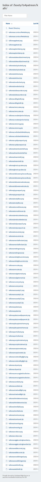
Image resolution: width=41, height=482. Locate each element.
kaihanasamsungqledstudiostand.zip (20, 378)
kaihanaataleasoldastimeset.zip (19, 61)
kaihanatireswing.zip (15, 427)
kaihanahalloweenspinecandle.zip (20, 178)
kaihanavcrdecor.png (16, 432)
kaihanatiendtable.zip (16, 411)
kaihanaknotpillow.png (16, 199)
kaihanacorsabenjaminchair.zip (19, 120)
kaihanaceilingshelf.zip (16, 103)
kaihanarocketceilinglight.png (18, 357)
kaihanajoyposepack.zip (16, 195)
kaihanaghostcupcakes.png (18, 165)
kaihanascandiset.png (16, 382)
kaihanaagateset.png (15, 41)
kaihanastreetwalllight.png (17, 390)
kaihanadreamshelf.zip (16, 161)
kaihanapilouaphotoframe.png (19, 323)
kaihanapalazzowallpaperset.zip (19, 319)
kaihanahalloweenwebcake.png (19, 182)
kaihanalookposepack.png (17, 224)
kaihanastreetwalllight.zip (17, 394)
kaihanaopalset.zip (15, 311)
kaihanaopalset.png (15, 307)
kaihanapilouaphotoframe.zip (18, 328)
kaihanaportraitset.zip (16, 336)
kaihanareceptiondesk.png (17, 348)
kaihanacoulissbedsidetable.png (19, 132)
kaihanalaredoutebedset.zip (18, 220)
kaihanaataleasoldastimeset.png (19, 57)
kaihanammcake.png (15, 265)
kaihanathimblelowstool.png (18, 398)
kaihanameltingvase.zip (16, 253)
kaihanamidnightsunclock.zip (18, 261)
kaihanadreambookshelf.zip (18, 153)
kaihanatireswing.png (16, 423)
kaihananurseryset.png (16, 282)
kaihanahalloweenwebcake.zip (19, 186)
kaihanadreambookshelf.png (18, 149)
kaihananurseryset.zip (16, 286)
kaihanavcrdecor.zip (15, 436)
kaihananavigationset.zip (17, 278)
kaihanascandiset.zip (15, 386)
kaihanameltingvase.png (17, 249)
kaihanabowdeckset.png (17, 82)
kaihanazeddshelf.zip (15, 469)
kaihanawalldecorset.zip (16, 452)
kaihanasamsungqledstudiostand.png (20, 373)
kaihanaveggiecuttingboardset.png (20, 440)
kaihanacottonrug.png (16, 124)
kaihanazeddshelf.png (16, 465)
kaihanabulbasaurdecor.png (18, 90)
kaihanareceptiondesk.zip (17, 353)
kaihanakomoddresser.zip (17, 211)
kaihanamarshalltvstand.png (18, 240)
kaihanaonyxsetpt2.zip (16, 303)
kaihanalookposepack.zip (17, 228)
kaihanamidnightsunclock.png (19, 257)
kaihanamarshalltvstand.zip (18, 244)
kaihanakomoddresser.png (17, 207)
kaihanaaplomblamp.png (17, 49)
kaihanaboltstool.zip (15, 78)
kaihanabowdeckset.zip (16, 86)
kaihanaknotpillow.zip (16, 203)
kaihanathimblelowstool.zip (18, 403)
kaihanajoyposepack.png (17, 190)
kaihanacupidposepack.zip (17, 145)
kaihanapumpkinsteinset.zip (18, 344)
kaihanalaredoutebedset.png (18, 215)
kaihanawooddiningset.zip (17, 461)
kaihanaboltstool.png (16, 74)
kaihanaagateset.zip (15, 45)
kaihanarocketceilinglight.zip (18, 361)
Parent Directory (14, 28)
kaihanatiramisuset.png (16, 415)
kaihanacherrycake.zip (16, 111)
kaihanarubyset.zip (15, 369)
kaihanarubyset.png (15, 365)
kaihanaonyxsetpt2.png (16, 299)
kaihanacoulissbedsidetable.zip (19, 136)
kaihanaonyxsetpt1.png (16, 290)
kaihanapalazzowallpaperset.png (19, 315)
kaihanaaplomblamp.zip (16, 53)
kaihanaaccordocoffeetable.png (19, 32)
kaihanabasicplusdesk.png (17, 65)
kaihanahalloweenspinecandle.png (20, 174)
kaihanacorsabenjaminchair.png (19, 115)
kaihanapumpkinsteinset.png (18, 340)
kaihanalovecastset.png (16, 232)
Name (8, 23)
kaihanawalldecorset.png (17, 448)
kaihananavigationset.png (17, 274)
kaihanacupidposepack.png (18, 140)
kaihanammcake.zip (15, 269)
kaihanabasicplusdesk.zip (17, 70)
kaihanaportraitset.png (16, 332)
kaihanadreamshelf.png (16, 157)
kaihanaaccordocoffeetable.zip (19, 36)
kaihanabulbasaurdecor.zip (17, 95)
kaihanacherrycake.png (16, 107)
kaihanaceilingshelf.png (16, 99)
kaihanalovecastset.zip (16, 236)
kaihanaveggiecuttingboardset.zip (20, 444)
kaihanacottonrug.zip (16, 128)
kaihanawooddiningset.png (18, 457)
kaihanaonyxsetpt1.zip (16, 294)
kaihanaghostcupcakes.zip (17, 170)
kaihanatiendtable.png (16, 407)
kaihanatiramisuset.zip (16, 419)
